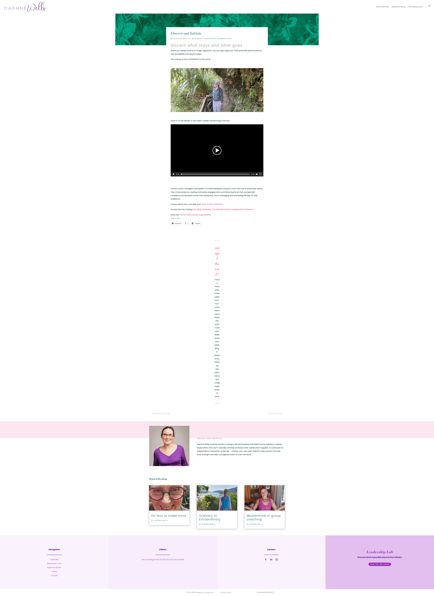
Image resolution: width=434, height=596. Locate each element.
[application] (217, 150)
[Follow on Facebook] (266, 559)
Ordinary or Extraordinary (210, 517)
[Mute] (257, 174)
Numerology (225, 39)
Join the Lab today (380, 564)
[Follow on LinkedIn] (271, 559)
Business (197, 39)
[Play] (173, 174)
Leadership (210, 39)
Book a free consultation (213, 204)
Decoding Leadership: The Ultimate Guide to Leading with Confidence (223, 209)
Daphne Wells (182, 39)
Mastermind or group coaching (264, 517)
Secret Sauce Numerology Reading (195, 214)
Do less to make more (168, 516)
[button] (217, 150)
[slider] (215, 174)
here (217, 396)
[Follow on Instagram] (276, 559)
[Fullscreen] (260, 174)
